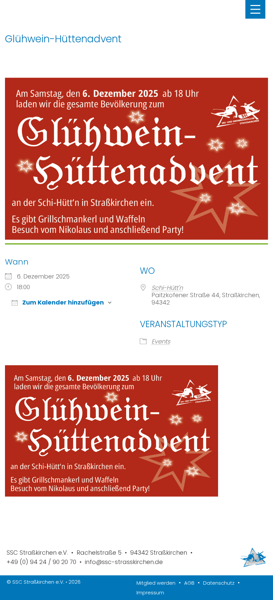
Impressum (150, 592)
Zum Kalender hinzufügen (62, 302)
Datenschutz (218, 582)
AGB (189, 582)
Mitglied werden (155, 582)
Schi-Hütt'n (167, 288)
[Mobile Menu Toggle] (255, 9)
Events (160, 341)
